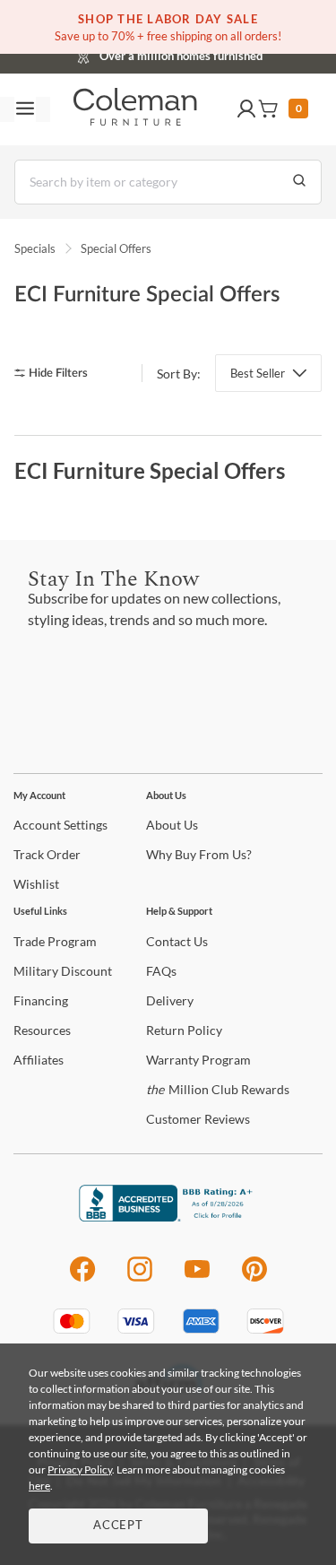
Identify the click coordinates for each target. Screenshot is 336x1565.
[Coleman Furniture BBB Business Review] (168, 1216)
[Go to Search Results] (299, 182)
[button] (246, 109)
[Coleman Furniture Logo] (135, 109)
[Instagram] (139, 1278)
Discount (62, 970)
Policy (184, 1030)
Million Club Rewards (217, 1089)
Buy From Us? (199, 854)
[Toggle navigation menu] (25, 109)
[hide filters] (56, 373)
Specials (35, 248)
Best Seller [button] (257, 373)
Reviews (198, 1118)
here (39, 1485)
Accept (118, 1526)
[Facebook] (82, 1278)
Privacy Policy (79, 1469)
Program (55, 941)
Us (172, 824)
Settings (60, 824)
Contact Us (239, 54)
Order (47, 854)
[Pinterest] (255, 1278)
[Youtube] (197, 1278)
